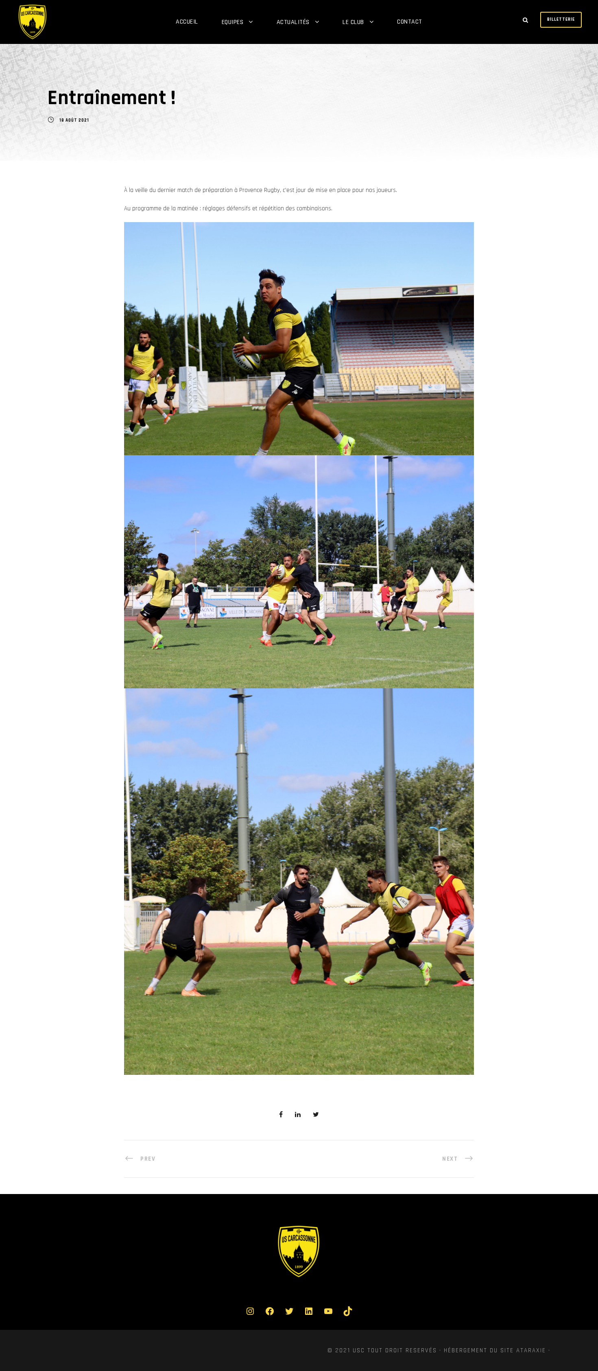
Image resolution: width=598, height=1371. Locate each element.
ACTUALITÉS (293, 22)
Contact (409, 21)
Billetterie (561, 19)
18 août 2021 (74, 120)
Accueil (187, 21)
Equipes (233, 22)
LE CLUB (353, 22)
